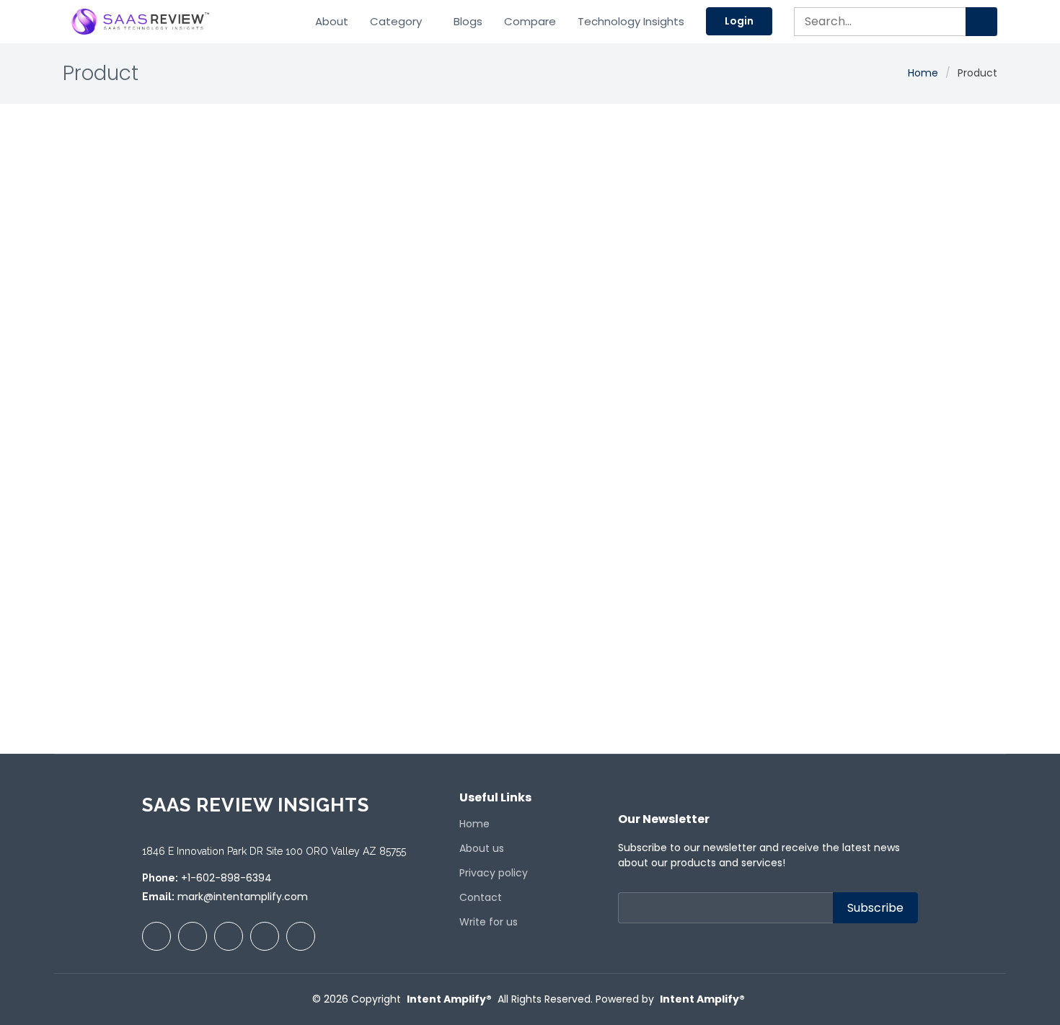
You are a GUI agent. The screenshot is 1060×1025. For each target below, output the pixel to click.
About (331, 21)
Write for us (488, 922)
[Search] (981, 21)
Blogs (468, 21)
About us (481, 848)
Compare (530, 21)
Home (923, 73)
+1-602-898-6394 (226, 878)
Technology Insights (631, 21)
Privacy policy (493, 873)
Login (739, 21)
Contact (480, 897)
